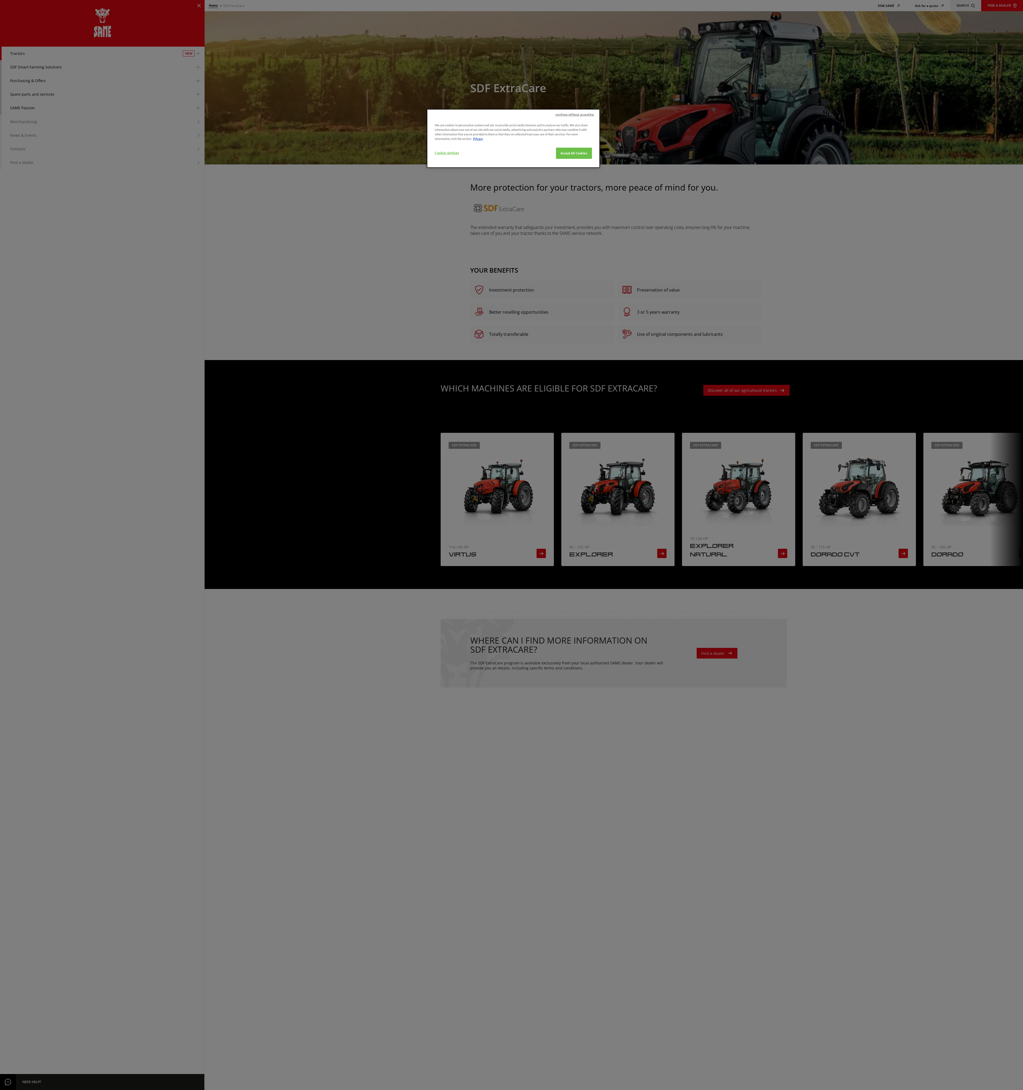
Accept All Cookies (574, 153)
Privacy (478, 138)
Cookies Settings (447, 153)
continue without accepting (574, 114)
